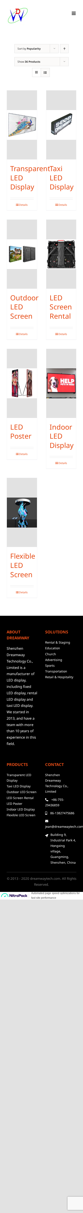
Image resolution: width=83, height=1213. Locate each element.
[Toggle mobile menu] (74, 13)
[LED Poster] (22, 383)
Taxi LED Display (61, 177)
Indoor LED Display (61, 436)
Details (23, 205)
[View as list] (45, 72)
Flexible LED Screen (22, 565)
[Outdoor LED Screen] (22, 254)
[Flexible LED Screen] (22, 512)
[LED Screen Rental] (61, 254)
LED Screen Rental (61, 307)
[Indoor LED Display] (61, 383)
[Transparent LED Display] (22, 124)
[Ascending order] (64, 48)
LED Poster (20, 431)
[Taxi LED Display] (61, 124)
